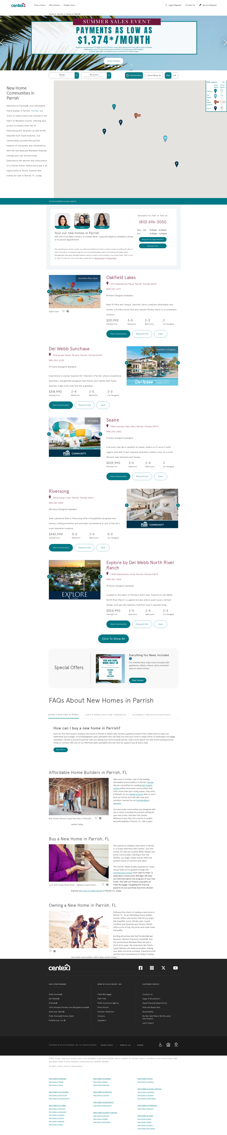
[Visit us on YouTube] (175, 968)
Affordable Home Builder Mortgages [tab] (151, 715)
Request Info (142, 334)
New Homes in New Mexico (103, 1102)
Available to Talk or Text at (153, 215)
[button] (39, 5)
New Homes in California (59, 1092)
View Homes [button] (137, 680)
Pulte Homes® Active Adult (61, 1016)
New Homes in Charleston (146, 1092)
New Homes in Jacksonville (57, 1112)
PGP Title (102, 999)
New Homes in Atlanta (100, 1082)
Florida (60, 14)
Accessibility (148, 1012)
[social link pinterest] (68, 311)
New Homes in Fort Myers (57, 1109)
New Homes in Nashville (145, 1109)
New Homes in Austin (144, 1119)
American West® (57, 1012)
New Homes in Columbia (146, 1095)
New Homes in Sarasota (56, 1121)
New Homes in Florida (57, 1105)
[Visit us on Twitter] (163, 968)
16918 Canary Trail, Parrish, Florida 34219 (73, 497)
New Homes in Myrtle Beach (147, 1098)
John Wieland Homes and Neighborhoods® (69, 1007)
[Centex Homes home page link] (18, 5)
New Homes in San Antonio (146, 1128)
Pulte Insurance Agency (108, 1003)
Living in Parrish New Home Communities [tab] (105, 715)
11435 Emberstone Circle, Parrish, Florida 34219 (134, 574)
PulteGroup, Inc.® (57, 1020)
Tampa (68, 14)
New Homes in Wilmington (101, 1122)
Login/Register (175, 5)
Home (51, 14)
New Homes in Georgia (102, 1079)
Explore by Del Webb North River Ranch (140, 565)
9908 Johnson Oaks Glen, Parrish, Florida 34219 (134, 426)
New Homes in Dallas (144, 1122)
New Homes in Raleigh (100, 1119)
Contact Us (190, 5)
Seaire (112, 420)
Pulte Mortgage (105, 994)
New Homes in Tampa (56, 1124)
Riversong (59, 491)
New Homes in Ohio (145, 1079)
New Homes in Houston (145, 1125)
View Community (118, 334)
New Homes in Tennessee (147, 1105)
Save (160, 334)
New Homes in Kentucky (102, 1092)
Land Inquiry (148, 1023)
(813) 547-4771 (113, 289)
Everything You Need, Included (149, 655)
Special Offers (69, 667)
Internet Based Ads (151, 1007)
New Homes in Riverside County (59, 1098)
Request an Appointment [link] (153, 239)
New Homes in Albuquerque (102, 1105)
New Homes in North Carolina (105, 1113)
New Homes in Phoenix (56, 1082)
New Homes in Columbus (146, 1082)
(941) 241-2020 (56, 503)
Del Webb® (54, 999)
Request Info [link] (152, 246)
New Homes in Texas (145, 1116)
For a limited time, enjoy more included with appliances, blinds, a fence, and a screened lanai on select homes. (149, 665)
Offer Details (113, 61)
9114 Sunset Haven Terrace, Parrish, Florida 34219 (77, 355)
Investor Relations (106, 1012)
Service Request (210, 5)
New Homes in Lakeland (57, 1115)
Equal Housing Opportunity (155, 1003)
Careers (101, 1016)
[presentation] (2, 43)
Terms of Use (125, 1045)
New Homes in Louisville (101, 1095)
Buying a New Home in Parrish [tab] (63, 715)
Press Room (103, 1007)
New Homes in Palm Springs (58, 1095)
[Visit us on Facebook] (140, 968)
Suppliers (102, 1020)
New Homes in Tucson (56, 1085)
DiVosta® (53, 1003)
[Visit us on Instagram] (152, 968)
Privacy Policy (107, 1045)
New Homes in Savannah (101, 1085)
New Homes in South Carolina (149, 1089)
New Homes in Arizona (57, 1079)
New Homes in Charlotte (101, 1116)
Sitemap (140, 1045)
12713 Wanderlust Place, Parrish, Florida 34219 (133, 284)
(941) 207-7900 (113, 579)
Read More (60, 750)
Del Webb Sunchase (69, 348)
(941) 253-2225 (56, 360)
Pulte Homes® (55, 994)
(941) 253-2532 (114, 431)
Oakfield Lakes (121, 277)
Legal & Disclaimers (151, 999)
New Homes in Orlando (56, 1118)
